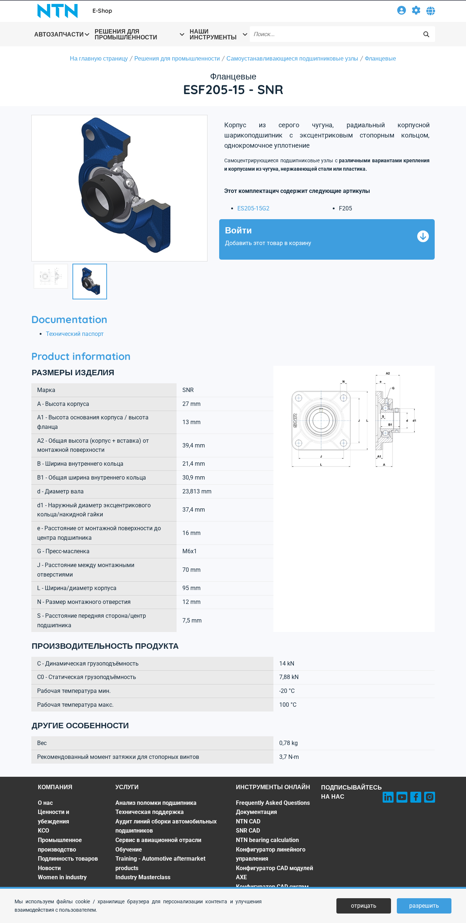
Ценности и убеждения (53, 816)
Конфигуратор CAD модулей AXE (274, 873)
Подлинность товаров (68, 858)
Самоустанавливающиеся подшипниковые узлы (292, 58)
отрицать (363, 905)
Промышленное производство (60, 845)
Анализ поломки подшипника (156, 802)
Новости (49, 868)
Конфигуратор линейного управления (270, 854)
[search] (426, 34)
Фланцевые (380, 58)
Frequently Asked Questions (273, 802)
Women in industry (62, 877)
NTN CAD (248, 821)
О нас (45, 802)
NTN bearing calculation (267, 840)
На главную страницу (99, 58)
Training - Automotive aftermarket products (160, 863)
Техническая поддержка (149, 811)
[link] (401, 11)
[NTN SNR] (57, 11)
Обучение (128, 849)
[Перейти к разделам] (416, 11)
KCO (43, 830)
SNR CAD (248, 830)
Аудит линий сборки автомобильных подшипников (166, 826)
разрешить (424, 905)
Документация (256, 811)
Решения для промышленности (177, 58)
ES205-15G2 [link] (253, 208)
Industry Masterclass (142, 877)
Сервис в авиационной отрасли (158, 840)
